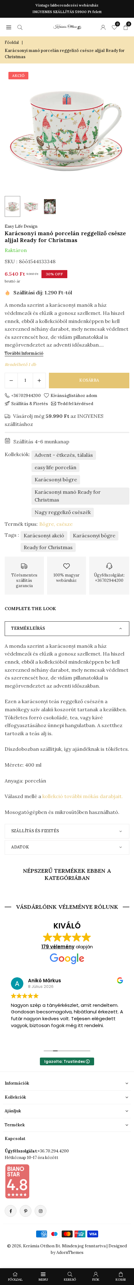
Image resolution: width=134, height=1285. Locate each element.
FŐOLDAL (15, 1280)
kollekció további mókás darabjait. (82, 796)
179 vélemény (57, 946)
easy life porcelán (55, 467)
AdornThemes (70, 1252)
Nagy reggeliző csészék (63, 512)
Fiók (95, 1280)
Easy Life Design (21, 226)
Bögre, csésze (56, 524)
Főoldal (12, 42)
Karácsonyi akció (44, 535)
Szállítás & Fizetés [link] (29, 403)
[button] (8, 27)
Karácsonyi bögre (56, 479)
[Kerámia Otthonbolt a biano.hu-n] (17, 1181)
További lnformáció (24, 353)
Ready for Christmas (48, 547)
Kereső (70, 1280)
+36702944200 (26, 395)
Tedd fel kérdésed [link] (75, 403)
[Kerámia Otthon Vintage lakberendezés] (67, 26)
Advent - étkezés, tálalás (64, 455)
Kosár (121, 1280)
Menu (43, 1280)
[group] (67, 130)
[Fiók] (103, 27)
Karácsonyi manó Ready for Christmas (68, 496)
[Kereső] (20, 27)
